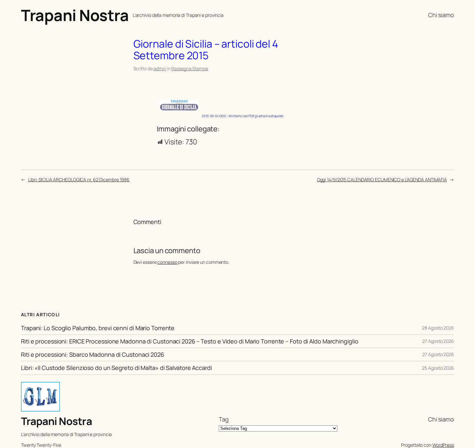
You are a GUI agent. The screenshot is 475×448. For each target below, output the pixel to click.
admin (159, 68)
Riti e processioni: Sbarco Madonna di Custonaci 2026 (92, 354)
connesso (167, 262)
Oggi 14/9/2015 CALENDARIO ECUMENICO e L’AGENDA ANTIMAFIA (382, 179)
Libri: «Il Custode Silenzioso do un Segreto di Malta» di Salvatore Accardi (116, 367)
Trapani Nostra (75, 15)
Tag (224, 419)
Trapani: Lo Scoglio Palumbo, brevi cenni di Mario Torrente (97, 328)
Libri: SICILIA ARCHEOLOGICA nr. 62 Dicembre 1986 (79, 179)
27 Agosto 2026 (438, 341)
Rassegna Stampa (189, 68)
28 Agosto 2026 (438, 328)
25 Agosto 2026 (438, 368)
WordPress (443, 445)
